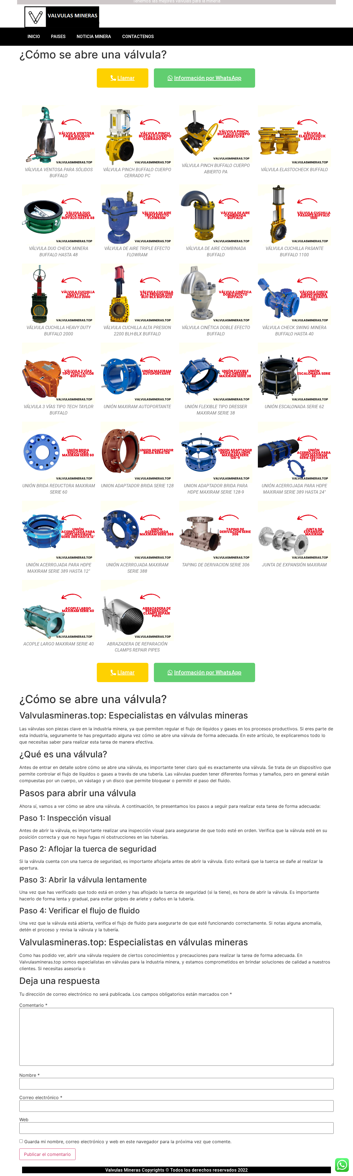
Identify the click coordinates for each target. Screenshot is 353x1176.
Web (23, 1119)
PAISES (58, 36)
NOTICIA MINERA (94, 36)
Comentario (33, 1005)
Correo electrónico (40, 1097)
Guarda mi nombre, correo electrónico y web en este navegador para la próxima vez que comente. (127, 1141)
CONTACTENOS (138, 36)
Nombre (29, 1075)
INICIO (34, 36)
